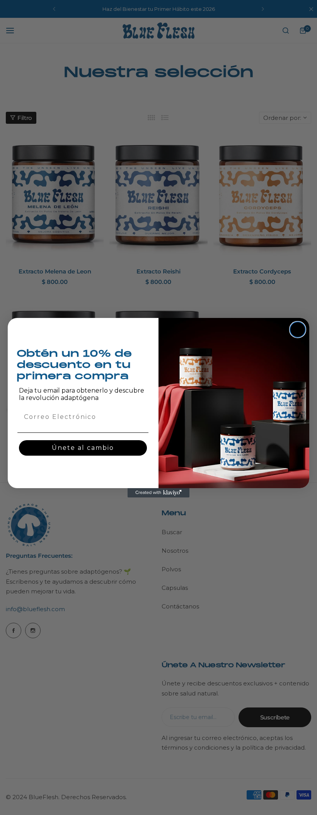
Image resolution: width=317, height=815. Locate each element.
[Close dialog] (297, 329)
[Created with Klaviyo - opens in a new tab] (158, 492)
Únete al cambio (83, 447)
